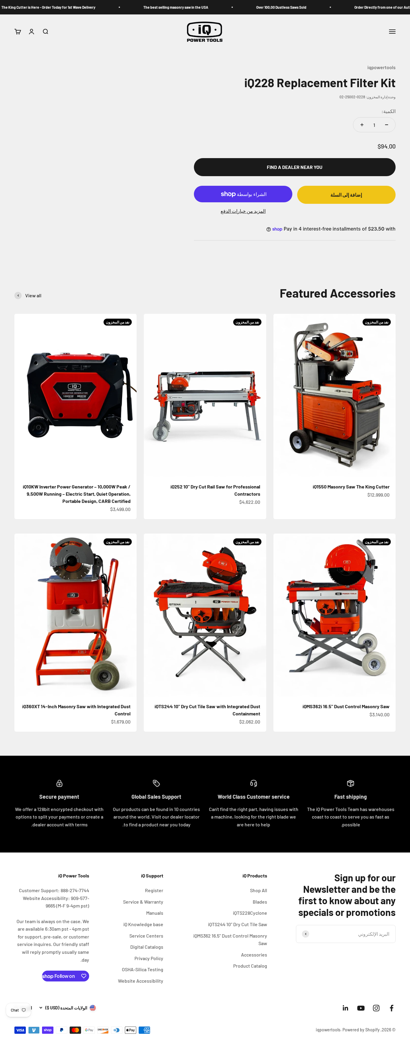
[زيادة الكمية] (362, 125)
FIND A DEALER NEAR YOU (294, 167)
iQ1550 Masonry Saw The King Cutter (351, 486)
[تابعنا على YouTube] (361, 1008)
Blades (260, 902)
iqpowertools (381, 67)
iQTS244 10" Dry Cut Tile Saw (237, 924)
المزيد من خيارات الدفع (243, 211)
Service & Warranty (143, 902)
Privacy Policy (148, 958)
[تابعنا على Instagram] (376, 1008)
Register (154, 890)
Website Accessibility (140, 981)
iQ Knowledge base (143, 924)
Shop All (258, 890)
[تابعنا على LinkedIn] (346, 1008)
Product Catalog (250, 966)
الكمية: (388, 111)
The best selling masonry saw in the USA (198, 7)
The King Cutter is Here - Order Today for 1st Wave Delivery (71, 7)
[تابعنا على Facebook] (391, 1008)
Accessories (254, 954)
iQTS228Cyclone (250, 913)
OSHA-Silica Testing (142, 969)
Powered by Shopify (361, 1029)
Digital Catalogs (146, 947)
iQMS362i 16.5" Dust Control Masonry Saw (346, 706)
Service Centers (146, 935)
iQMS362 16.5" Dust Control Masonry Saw (230, 939)
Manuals (154, 913)
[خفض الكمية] (386, 125)
